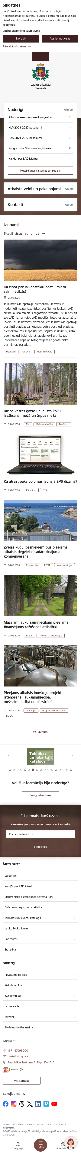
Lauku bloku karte (16, 928)
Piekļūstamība (13, 985)
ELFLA (29, 635)
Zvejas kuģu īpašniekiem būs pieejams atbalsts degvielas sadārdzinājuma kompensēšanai (35, 552)
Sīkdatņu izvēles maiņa (19, 1027)
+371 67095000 (18, 1050)
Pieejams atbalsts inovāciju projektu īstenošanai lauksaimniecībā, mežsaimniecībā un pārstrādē (33, 697)
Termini (9, 1017)
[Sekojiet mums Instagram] (14, 1104)
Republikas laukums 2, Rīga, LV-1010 (31, 1062)
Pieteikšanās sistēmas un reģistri (40, 170)
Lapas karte (12, 1006)
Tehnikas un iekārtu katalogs (23, 918)
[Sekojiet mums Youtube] (54, 1103)
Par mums (11, 939)
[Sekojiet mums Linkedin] (38, 1104)
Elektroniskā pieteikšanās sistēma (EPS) (29, 897)
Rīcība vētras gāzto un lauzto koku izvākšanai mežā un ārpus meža (32, 413)
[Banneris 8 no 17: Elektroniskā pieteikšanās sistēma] (40, 756)
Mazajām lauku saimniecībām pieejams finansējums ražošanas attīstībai (36, 624)
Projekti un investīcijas (50, 635)
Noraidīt (21, 38)
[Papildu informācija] (21, 1069)
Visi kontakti (21, 1080)
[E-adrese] (10, 1069)
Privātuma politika (16, 974)
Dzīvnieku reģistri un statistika (23, 907)
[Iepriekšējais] (8, 756)
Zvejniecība (32, 565)
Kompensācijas (64, 565)
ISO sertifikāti (13, 996)
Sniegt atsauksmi (40, 795)
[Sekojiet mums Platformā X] (30, 1104)
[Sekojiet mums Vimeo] (46, 1104)
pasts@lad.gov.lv (18, 1056)
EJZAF (47, 565)
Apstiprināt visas (60, 38)
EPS (45, 490)
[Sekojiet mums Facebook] (5, 1104)
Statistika (10, 949)
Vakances (11, 875)
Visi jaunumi (40, 732)
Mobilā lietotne (44, 351)
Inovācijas (31, 710)
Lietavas (26, 351)
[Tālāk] (72, 756)
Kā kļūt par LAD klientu (19, 886)
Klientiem (31, 490)
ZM (27, 424)
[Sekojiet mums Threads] (22, 1104)
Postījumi (11, 351)
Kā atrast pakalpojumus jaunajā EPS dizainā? (40, 481)
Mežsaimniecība (44, 424)
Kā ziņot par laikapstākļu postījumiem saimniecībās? (35, 289)
